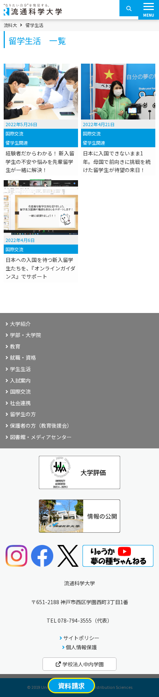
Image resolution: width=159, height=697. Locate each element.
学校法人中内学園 (82, 664)
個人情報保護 (81, 647)
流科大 (10, 25)
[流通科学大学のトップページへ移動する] (33, 13)
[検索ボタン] (129, 8)
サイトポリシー (81, 638)
